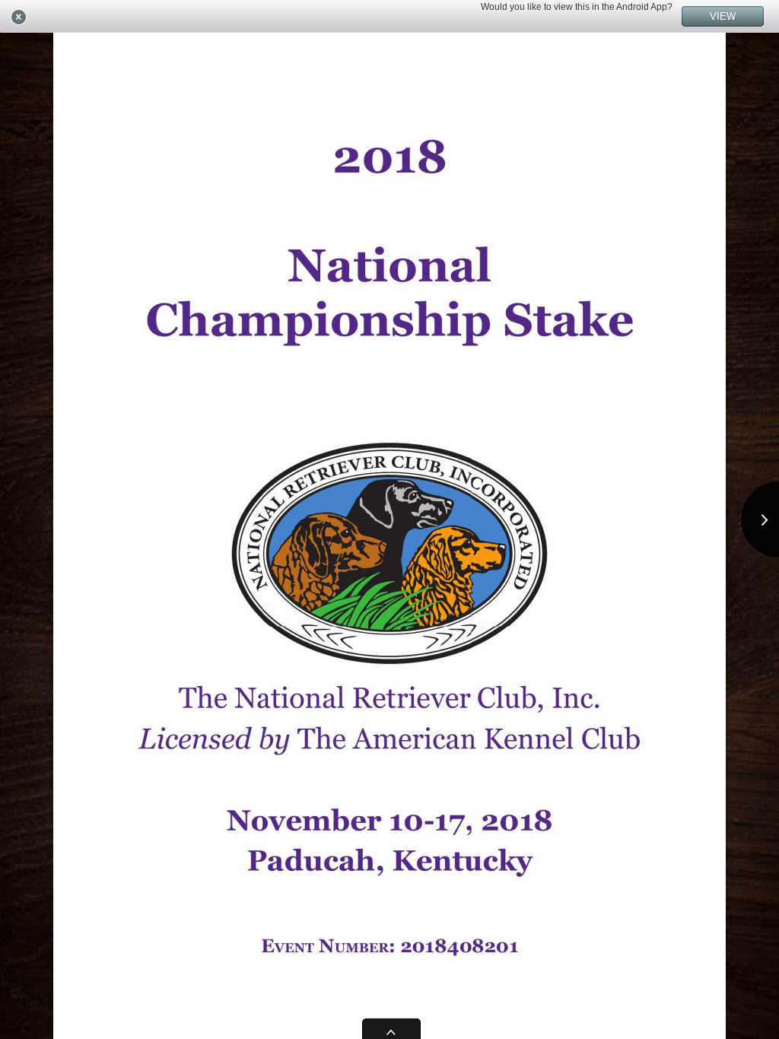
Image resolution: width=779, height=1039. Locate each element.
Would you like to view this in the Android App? (576, 7)
